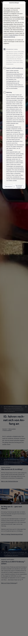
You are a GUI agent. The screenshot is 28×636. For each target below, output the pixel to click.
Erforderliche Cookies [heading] (12, 49)
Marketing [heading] (9, 92)
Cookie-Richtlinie (13, 35)
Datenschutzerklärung (9, 37)
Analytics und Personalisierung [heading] (14, 68)
